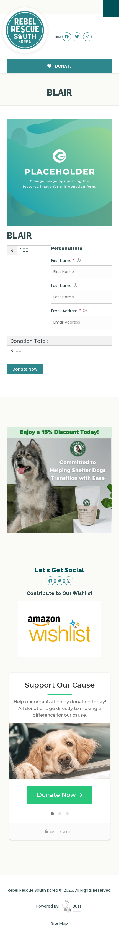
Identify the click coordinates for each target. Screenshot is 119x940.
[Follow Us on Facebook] (66, 36)
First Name (63, 260)
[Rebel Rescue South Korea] (25, 30)
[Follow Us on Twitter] (77, 36)
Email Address (66, 311)
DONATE (63, 66)
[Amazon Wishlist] (59, 628)
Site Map (59, 923)
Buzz (76, 906)
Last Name (62, 285)
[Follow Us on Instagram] (87, 36)
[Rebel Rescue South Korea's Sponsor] (60, 479)
